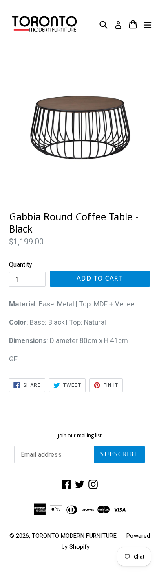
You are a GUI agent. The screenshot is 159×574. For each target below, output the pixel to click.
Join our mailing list (80, 436)
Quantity (20, 264)
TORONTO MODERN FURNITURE (74, 535)
